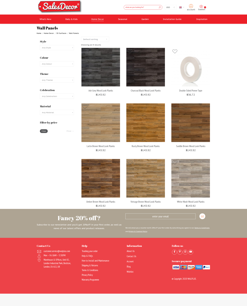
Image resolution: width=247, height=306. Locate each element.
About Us (131, 251)
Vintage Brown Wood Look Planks (146, 201)
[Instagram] (185, 252)
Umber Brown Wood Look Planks (100, 201)
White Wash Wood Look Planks (190, 201)
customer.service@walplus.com (57, 251)
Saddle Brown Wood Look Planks (190, 146)
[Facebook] (174, 252)
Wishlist (130, 271)
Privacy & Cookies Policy (138, 231)
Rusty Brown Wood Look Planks (146, 146)
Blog (129, 266)
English (185, 7)
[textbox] (46, 47)
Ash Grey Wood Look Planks (101, 90)
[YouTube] (190, 252)
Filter (44, 131)
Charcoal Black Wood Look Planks (146, 90)
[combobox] (57, 47)
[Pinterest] (179, 252)
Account (130, 261)
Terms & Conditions (202, 228)
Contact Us (131, 256)
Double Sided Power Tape (190, 90)
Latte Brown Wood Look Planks (101, 146)
